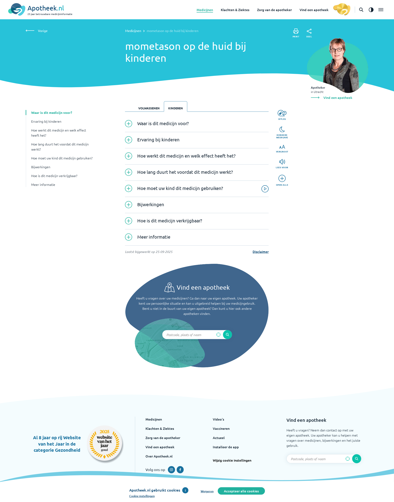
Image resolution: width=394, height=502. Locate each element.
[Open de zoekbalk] (361, 10)
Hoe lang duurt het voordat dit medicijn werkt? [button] (60, 146)
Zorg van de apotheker (274, 9)
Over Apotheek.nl (159, 456)
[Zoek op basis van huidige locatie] (218, 334)
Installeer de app (226, 447)
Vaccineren (221, 428)
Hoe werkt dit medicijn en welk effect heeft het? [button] (58, 132)
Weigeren (207, 491)
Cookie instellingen (142, 496)
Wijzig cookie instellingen (232, 460)
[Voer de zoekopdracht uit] (227, 334)
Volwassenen (149, 108)
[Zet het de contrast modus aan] (371, 10)
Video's (218, 419)
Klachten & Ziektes (235, 9)
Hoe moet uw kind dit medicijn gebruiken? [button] (62, 158)
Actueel (219, 437)
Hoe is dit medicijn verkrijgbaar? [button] (54, 175)
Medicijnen (205, 9)
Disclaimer (261, 251)
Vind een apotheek (314, 9)
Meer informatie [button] (43, 184)
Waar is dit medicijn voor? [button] (51, 112)
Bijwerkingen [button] (40, 167)
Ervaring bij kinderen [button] (46, 121)
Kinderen (175, 108)
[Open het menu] (381, 10)
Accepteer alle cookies (241, 491)
